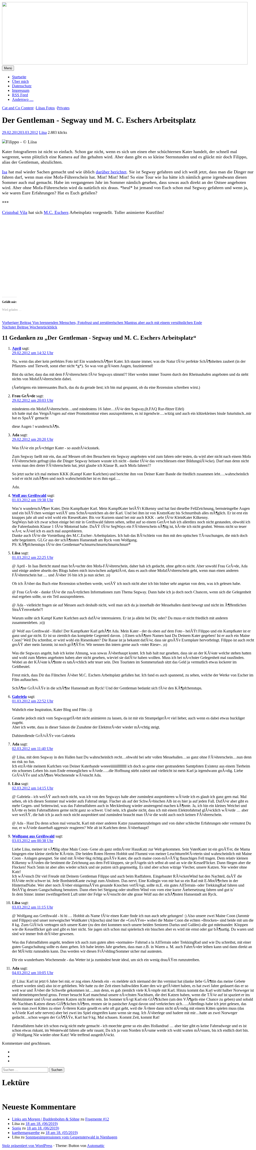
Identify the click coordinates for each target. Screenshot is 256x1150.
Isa (4, 171)
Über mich (20, 81)
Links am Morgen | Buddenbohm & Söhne (46, 1119)
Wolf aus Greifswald (29, 495)
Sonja (16, 1128)
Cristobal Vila (14, 212)
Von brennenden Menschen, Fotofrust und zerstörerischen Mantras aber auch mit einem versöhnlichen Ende (102, 322)
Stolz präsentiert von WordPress (27, 1145)
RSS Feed (20, 95)
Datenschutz (22, 86)
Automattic (95, 1145)
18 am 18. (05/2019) (62, 1132)
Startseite (19, 77)
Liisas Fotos (45, 108)
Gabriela (19, 696)
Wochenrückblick (29, 327)
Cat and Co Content (18, 108)
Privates (63, 108)
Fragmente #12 (97, 1119)
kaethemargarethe (26, 1132)
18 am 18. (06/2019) (42, 1123)
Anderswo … (23, 99)
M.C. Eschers (56, 212)
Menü (8, 68)
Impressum (20, 90)
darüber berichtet (111, 171)
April (16, 348)
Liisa (43, 132)
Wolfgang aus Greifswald (33, 836)
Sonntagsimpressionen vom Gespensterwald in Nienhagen (71, 1137)
